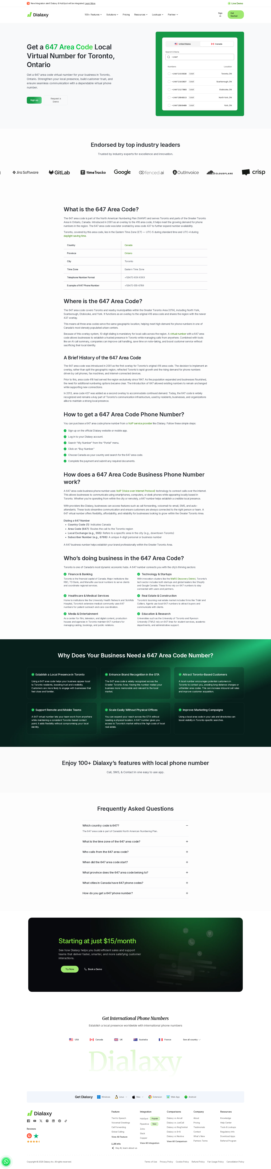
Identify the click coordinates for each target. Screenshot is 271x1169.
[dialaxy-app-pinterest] (59, 1121)
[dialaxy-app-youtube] (34, 1121)
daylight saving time (75, 235)
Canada (128, 245)
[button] (103, 1097)
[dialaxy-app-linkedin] (53, 1121)
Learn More (90, 3)
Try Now (69, 969)
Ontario (128, 253)
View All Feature (119, 1137)
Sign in (220, 14)
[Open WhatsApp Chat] (6, 1162)
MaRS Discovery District (183, 578)
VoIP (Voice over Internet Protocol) (135, 490)
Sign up (34, 100)
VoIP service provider (140, 423)
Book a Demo (95, 969)
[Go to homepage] (38, 14)
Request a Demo (56, 100)
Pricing (126, 14)
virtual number (178, 333)
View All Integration (149, 1143)
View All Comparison (177, 1141)
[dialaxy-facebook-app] (28, 1121)
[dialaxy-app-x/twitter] (41, 1121)
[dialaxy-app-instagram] (47, 1121)
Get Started (233, 14)
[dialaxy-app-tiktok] (65, 1121)
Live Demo (237, 3)
